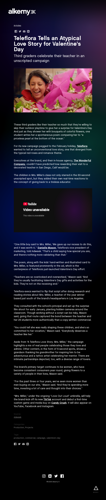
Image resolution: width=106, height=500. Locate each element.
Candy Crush (59, 403)
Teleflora (82, 146)
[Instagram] (44, 476)
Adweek (17, 417)
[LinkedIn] (50, 476)
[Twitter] (56, 476)
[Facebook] (62, 476)
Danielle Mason (47, 248)
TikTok (47, 399)
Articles (17, 26)
